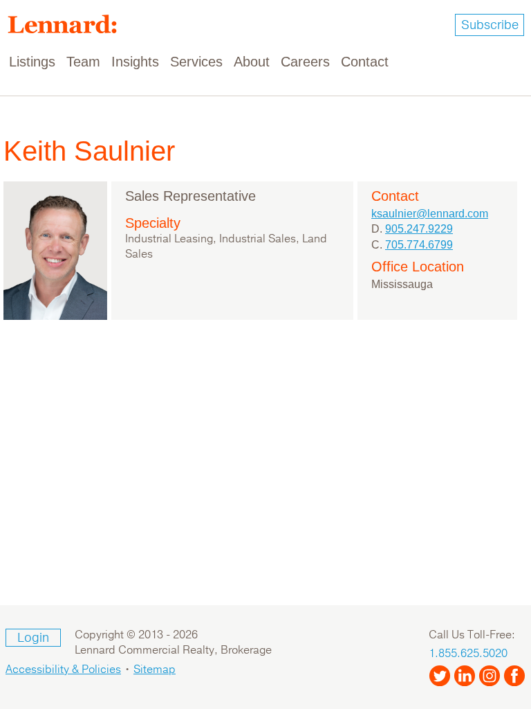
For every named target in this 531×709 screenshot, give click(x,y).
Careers (305, 61)
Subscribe (490, 25)
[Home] (68, 24)
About (252, 61)
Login (33, 637)
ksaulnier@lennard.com (429, 213)
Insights (135, 61)
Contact (365, 61)
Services (196, 61)
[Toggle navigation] (511, 62)
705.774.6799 (419, 245)
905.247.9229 (419, 229)
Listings (32, 61)
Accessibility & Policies (63, 669)
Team (83, 61)
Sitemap (154, 669)
